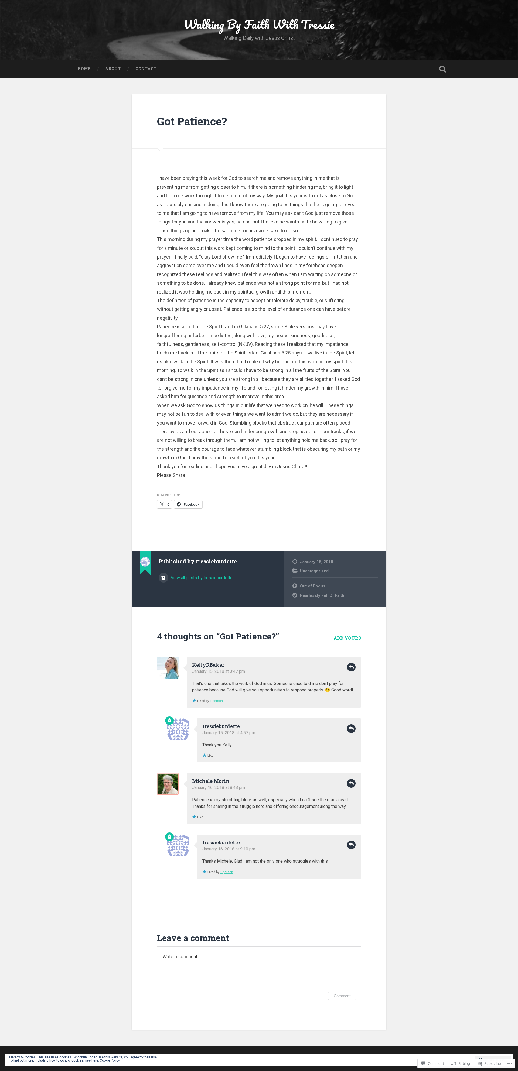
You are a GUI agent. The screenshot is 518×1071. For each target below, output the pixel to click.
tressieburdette (221, 726)
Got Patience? (192, 121)
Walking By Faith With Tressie (259, 24)
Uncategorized (314, 571)
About (113, 68)
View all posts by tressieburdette (201, 577)
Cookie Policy (110, 1060)
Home (84, 68)
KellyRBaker (208, 665)
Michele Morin (210, 781)
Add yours (347, 638)
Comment (342, 995)
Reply (351, 667)
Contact (146, 68)
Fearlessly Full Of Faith (322, 595)
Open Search (442, 69)
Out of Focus (312, 586)
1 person (216, 701)
